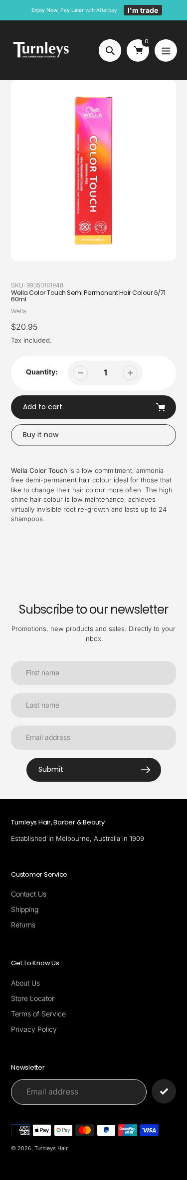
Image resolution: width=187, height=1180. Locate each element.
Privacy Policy (34, 1029)
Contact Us (28, 894)
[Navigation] (166, 50)
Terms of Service (38, 1013)
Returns (23, 924)
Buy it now (40, 435)
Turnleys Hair (51, 1148)
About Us (25, 983)
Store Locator (32, 998)
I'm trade (143, 10)
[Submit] (164, 1091)
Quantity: (42, 371)
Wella (18, 311)
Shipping (24, 909)
